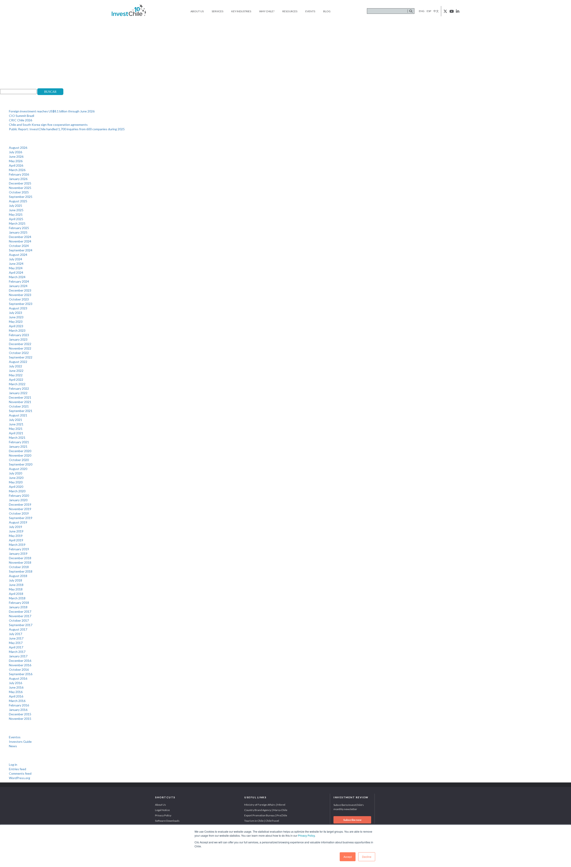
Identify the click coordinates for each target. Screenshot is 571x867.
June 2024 (16, 263)
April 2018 (16, 594)
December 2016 (20, 660)
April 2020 (16, 486)
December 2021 (20, 397)
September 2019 (20, 518)
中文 (436, 11)
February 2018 (19, 602)
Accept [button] (347, 857)
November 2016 (20, 665)
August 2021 (18, 415)
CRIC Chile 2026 (20, 120)
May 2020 (16, 482)
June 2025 (16, 210)
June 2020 (16, 478)
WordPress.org (19, 778)
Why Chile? (266, 11)
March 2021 (17, 437)
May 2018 (16, 589)
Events (310, 11)
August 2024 (18, 255)
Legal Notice (162, 810)
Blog (327, 11)
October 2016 (19, 669)
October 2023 (19, 299)
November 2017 (20, 616)
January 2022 (18, 393)
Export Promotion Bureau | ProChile (265, 815)
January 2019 (18, 553)
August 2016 (18, 678)
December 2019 (20, 504)
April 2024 (16, 272)
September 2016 (20, 674)
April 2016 (16, 696)
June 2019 (16, 531)
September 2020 (20, 464)
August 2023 (18, 308)
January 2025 (18, 232)
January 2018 (18, 607)
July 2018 (15, 580)
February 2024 (19, 281)
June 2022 (16, 370)
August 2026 (18, 147)
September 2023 (20, 304)
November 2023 (20, 295)
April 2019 (16, 540)
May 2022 (16, 375)
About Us (197, 11)
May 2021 (16, 428)
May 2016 (16, 692)
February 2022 (19, 388)
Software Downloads (167, 820)
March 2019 (17, 544)
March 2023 (17, 330)
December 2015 (20, 714)
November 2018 (20, 562)
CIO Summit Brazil (21, 116)
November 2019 (20, 509)
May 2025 (16, 214)
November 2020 (20, 455)
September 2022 (20, 357)
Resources (289, 11)
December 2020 (20, 451)
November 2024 (20, 241)
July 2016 (15, 683)
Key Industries (241, 11)
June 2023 (16, 317)
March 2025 (17, 223)
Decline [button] (366, 857)
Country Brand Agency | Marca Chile (265, 810)
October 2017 (19, 620)
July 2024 (15, 259)
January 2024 (18, 286)
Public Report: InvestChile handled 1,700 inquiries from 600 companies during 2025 (67, 129)
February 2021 (19, 442)
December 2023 (20, 290)
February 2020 (19, 495)
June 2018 (16, 585)
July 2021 (15, 420)
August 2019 (18, 522)
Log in (13, 764)
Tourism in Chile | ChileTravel (261, 820)
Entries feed (17, 769)
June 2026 (16, 156)
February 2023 (19, 335)
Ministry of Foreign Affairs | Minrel (264, 804)
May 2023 (16, 321)
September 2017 (20, 625)
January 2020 (18, 500)
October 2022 (19, 353)
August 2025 (18, 201)
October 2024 (19, 246)
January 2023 (18, 339)
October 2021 (19, 406)
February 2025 (19, 228)
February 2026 (19, 174)
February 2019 (19, 549)
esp (429, 11)
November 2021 (20, 402)
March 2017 (17, 652)
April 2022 (16, 379)
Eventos (15, 737)
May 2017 (16, 643)
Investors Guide (20, 741)
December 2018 (20, 558)
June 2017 (16, 638)
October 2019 (19, 513)
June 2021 (16, 424)
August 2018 (18, 576)
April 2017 (16, 647)
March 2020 (17, 491)
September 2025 (20, 197)
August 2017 (18, 629)
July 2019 (15, 527)
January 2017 (18, 656)
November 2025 (20, 188)
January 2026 (18, 179)
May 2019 (16, 536)
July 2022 (15, 366)
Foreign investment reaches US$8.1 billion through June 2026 (52, 111)
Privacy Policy (306, 835)
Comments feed (20, 773)
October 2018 (19, 567)
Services (217, 11)
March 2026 (17, 170)
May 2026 (16, 161)
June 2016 (16, 687)
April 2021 (16, 433)
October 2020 (19, 460)
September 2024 (20, 250)
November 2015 (20, 718)
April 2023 (16, 326)
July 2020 (15, 473)
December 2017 (20, 611)
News (13, 746)
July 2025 (15, 205)
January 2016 (18, 710)
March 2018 (17, 598)
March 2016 (17, 701)
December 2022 (20, 344)
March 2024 (17, 277)
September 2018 (20, 571)
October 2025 (19, 192)
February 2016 (19, 705)
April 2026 (16, 165)
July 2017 (15, 634)
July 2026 (15, 152)
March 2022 (17, 384)
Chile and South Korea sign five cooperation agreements (48, 124)
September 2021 (20, 411)
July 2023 (15, 313)
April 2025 (16, 219)
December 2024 (20, 237)
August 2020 (18, 469)
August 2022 (18, 362)
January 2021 (18, 446)
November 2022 (20, 348)
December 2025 (20, 183)
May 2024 (16, 268)
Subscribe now (352, 819)
